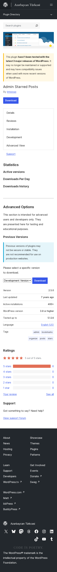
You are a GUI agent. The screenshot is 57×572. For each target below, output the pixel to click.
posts (42, 338)
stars (50, 338)
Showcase (36, 437)
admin (36, 332)
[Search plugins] (37, 25)
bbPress (9, 503)
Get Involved (37, 465)
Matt (7, 498)
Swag (35, 482)
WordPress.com (14, 492)
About (6, 437)
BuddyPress (11, 509)
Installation (12, 129)
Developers (9, 476)
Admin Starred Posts (20, 87)
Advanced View (15, 145)
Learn (6, 465)
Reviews (11, 120)
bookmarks (47, 332)
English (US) (47, 324)
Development (14, 137)
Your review (10, 394)
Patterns (35, 454)
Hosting (7, 449)
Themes (34, 443)
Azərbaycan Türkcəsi (23, 523)
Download (10, 100)
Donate (36, 476)
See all (50, 394)
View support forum (14, 418)
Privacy (7, 454)
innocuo (11, 91)
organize (33, 338)
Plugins (34, 449)
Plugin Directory (11, 14)
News (6, 443)
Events (34, 470)
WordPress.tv (12, 482)
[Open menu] (52, 5)
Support (11, 154)
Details (10, 112)
